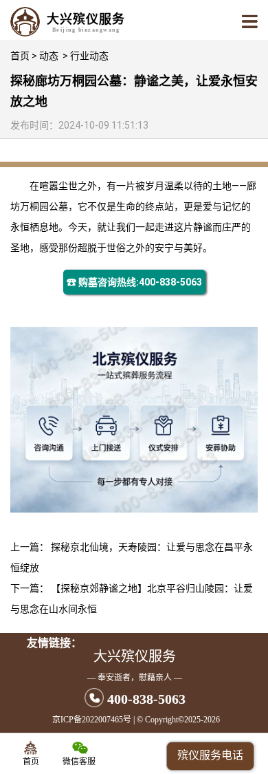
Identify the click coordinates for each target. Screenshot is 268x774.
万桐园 (34, 206)
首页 (20, 55)
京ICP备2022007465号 (91, 719)
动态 (48, 55)
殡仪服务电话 (210, 755)
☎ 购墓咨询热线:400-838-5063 (134, 282)
